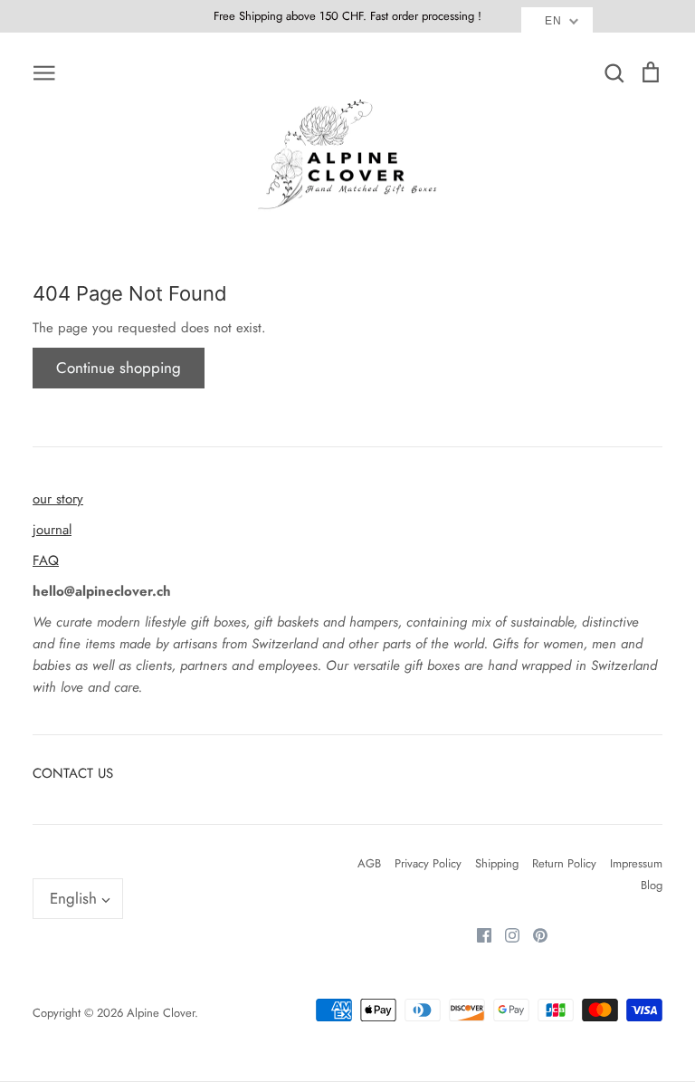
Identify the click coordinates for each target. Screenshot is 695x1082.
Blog (651, 885)
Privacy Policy (428, 863)
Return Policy (564, 863)
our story (58, 499)
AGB (369, 863)
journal (52, 530)
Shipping (497, 863)
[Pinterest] (533, 933)
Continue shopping (118, 367)
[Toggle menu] (44, 71)
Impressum (636, 863)
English (73, 898)
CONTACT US (73, 773)
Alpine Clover (161, 1012)
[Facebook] (477, 933)
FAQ (46, 560)
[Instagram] (505, 933)
